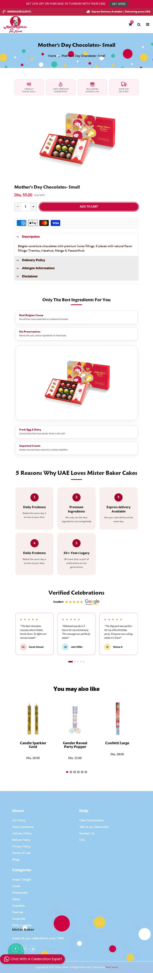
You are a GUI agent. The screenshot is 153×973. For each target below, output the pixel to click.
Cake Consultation (91, 820)
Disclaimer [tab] (30, 276)
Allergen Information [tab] (38, 268)
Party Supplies (22, 925)
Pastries (17, 912)
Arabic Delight (21, 879)
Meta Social (111, 967)
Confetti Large (117, 743)
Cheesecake (20, 892)
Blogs (16, 859)
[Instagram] (24, 948)
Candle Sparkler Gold (33, 745)
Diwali (16, 886)
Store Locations (23, 827)
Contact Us (87, 833)
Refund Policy (21, 840)
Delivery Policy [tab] (33, 260)
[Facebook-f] (15, 948)
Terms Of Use (21, 853)
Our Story (19, 820)
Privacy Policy (21, 846)
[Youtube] (33, 948)
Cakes (16, 899)
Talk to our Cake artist (94, 827)
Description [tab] (31, 237)
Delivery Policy (22, 833)
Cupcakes (18, 905)
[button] (70, 661)
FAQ (82, 840)
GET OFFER (118, 4)
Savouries (18, 918)
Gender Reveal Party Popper (75, 745)
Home (52, 56)
